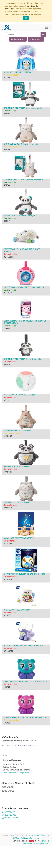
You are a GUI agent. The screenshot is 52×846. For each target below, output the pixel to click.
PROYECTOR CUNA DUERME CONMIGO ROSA (24, 287)
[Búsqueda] (43, 34)
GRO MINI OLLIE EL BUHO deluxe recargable (23, 180)
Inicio (4, 755)
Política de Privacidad (30, 838)
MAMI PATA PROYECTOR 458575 (19, 538)
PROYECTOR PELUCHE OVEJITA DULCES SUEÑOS (22, 250)
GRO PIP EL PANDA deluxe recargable (20, 215)
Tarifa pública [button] (17, 39)
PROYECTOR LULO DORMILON (17, 610)
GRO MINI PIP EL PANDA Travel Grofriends (22, 359)
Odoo (31, 841)
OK (26, 18)
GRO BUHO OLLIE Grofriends (16, 502)
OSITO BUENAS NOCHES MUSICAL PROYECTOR (25, 681)
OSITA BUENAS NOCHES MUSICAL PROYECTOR (25, 717)
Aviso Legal (34, 835)
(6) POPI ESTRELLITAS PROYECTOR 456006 (23, 645)
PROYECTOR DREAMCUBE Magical (19, 395)
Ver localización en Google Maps (16, 773)
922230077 (10, 812)
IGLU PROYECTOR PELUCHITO (17, 72)
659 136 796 (10, 815)
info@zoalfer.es (11, 818)
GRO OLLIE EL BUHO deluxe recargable (21, 144)
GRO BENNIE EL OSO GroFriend (17, 430)
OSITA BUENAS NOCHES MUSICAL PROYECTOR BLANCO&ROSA (25, 322)
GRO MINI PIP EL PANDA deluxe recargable (23, 108)
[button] (36, 39)
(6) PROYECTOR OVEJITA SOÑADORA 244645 (24, 574)
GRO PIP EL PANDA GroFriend (17, 466)
